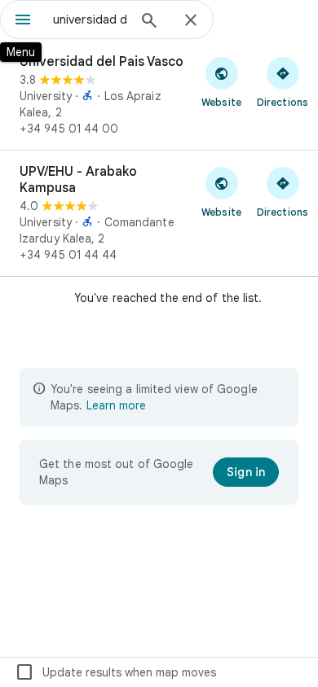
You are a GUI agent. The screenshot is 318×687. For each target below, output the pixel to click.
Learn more (116, 405)
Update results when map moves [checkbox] (115, 672)
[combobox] (89, 19)
